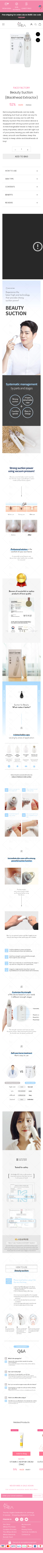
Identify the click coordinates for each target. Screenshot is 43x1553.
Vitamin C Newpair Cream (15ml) (21, 1463)
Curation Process (9, 1529)
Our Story (6, 1524)
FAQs (23, 1527)
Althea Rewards (9, 1534)
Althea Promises (9, 1527)
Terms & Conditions (29, 1532)
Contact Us (26, 1534)
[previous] (3, 60)
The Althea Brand (9, 1532)
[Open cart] (40, 24)
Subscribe (37, 1496)
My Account (26, 1524)
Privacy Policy (27, 1529)
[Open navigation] (3, 24)
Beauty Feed (8, 1537)
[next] (39, 60)
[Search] (36, 24)
